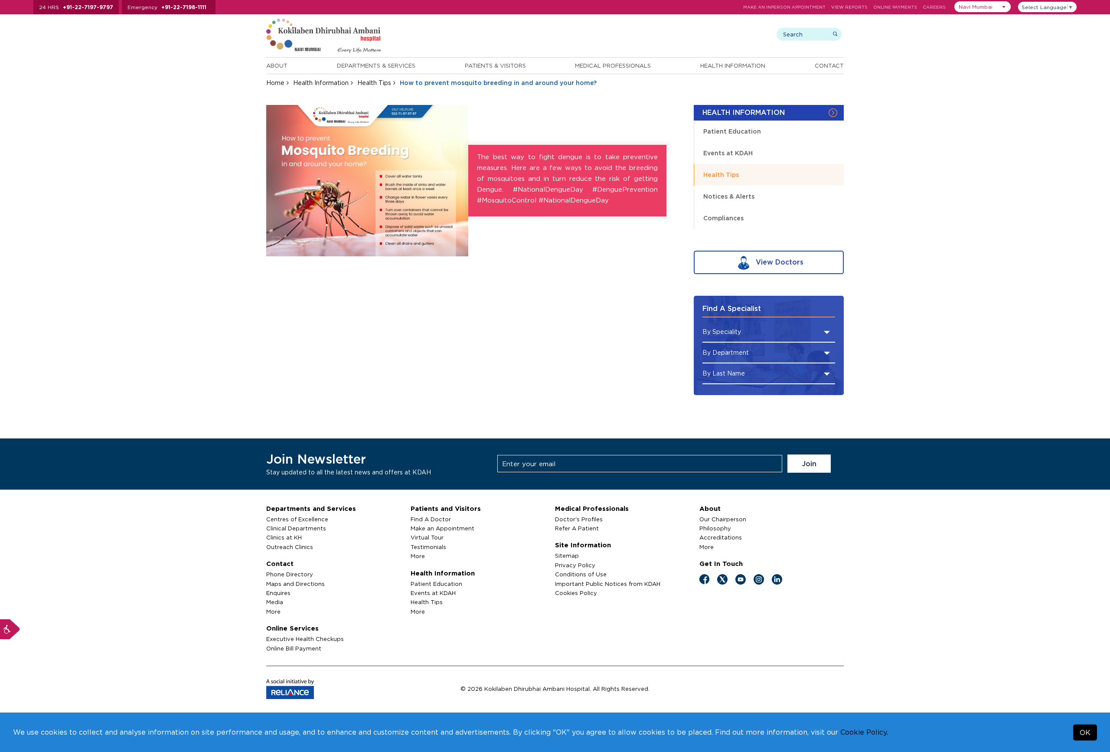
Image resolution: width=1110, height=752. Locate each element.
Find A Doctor (431, 519)
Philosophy (715, 528)
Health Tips (374, 82)
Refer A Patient (577, 528)
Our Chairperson (722, 519)
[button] (982, 6)
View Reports (849, 7)
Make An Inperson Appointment (784, 7)
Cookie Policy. (864, 732)
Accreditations (720, 537)
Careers (934, 7)
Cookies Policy (576, 593)
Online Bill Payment (293, 648)
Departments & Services (376, 65)
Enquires (278, 593)
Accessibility (10, 629)
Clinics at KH (284, 537)
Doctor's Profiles (579, 519)
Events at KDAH (728, 153)
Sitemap (567, 556)
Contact (829, 65)
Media (274, 602)
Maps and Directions (295, 584)
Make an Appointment (442, 528)
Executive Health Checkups (305, 639)
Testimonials (428, 547)
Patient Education (732, 131)
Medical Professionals (613, 65)
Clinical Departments (296, 528)
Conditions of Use (581, 574)
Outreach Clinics (289, 547)
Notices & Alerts (728, 196)
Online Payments (895, 7)
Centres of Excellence (297, 519)
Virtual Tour (427, 537)
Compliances (723, 218)
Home (275, 82)
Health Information (732, 65)
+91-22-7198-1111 (183, 7)
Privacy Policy (575, 565)
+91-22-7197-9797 (88, 7)
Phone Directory (289, 574)
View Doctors (778, 262)
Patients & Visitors (495, 65)
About (276, 65)
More (273, 611)
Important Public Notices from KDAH (607, 584)
